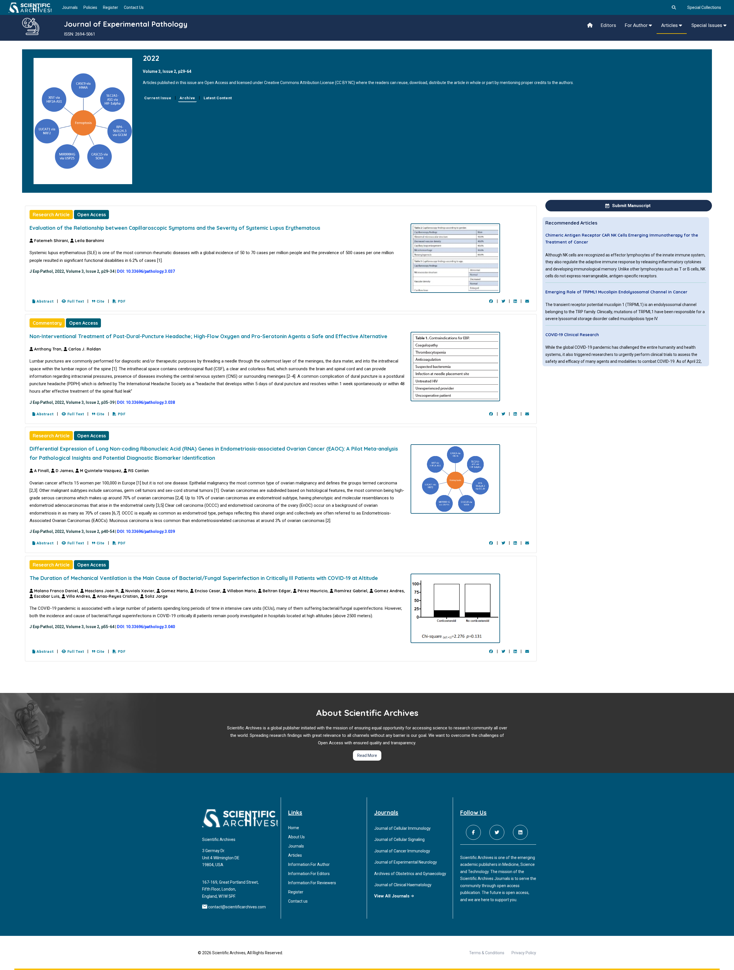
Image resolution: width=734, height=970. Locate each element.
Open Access (91, 214)
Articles (670, 25)
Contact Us (134, 7)
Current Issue (157, 98)
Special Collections (704, 7)
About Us (296, 837)
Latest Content (218, 98)
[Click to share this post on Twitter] (503, 301)
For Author (637, 25)
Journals (70, 7)
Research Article (51, 214)
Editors (608, 25)
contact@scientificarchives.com (237, 907)
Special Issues (707, 25)
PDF (121, 301)
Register (110, 7)
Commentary (47, 323)
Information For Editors (309, 873)
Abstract (44, 301)
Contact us (298, 901)
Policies (90, 7)
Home (293, 827)
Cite (99, 301)
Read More (367, 755)
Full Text (75, 301)
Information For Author (309, 864)
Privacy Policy (524, 952)
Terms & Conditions (486, 952)
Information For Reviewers (312, 883)
